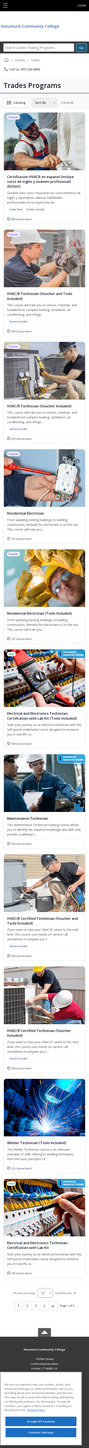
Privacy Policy (36, 1410)
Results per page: (24, 1293)
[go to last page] (53, 1305)
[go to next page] (44, 1305)
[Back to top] (44, 1353)
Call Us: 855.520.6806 (22, 69)
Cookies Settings (41, 1432)
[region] (41, 1408)
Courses (20, 60)
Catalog (19, 102)
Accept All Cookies (41, 1421)
